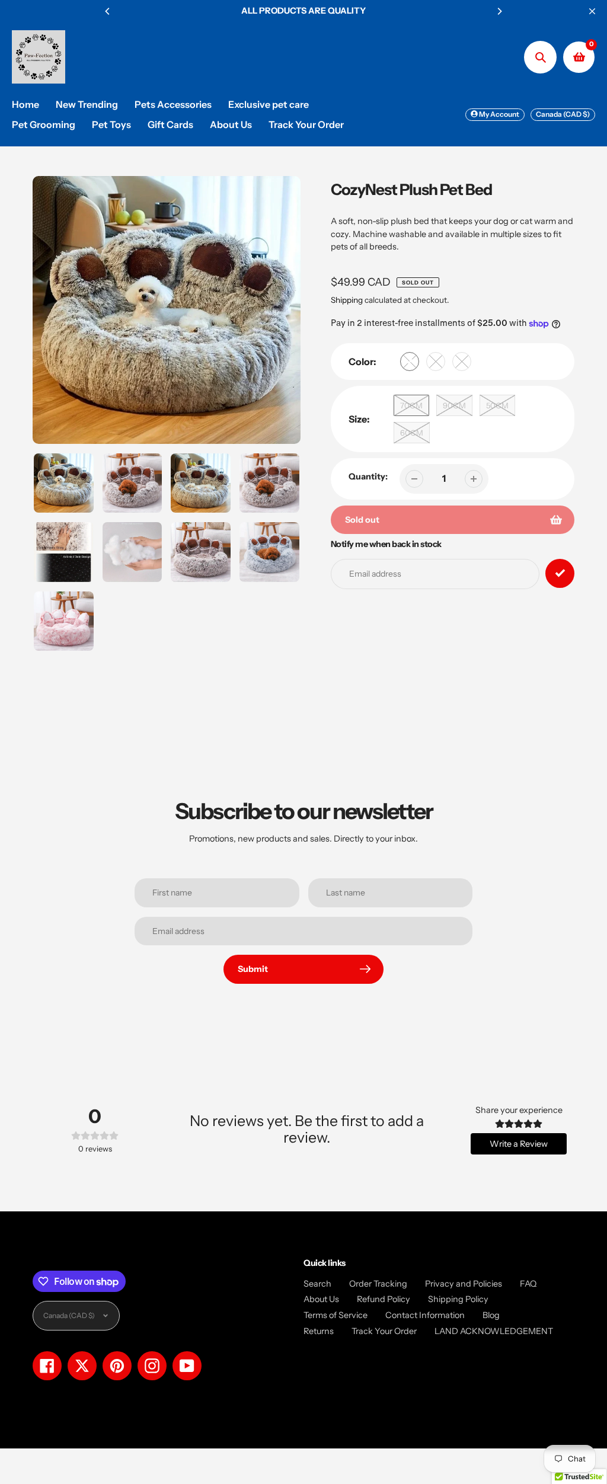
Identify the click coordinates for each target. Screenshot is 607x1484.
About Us (321, 1299)
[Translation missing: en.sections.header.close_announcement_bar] (592, 11)
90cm (454, 405)
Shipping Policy (458, 1299)
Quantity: (368, 476)
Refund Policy (383, 1299)
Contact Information (425, 1315)
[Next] (499, 11)
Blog (491, 1315)
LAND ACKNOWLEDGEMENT (494, 1331)
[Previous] (108, 11)
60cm (411, 432)
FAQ (528, 1283)
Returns (319, 1331)
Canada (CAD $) (563, 114)
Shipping (347, 300)
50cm (497, 405)
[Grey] (435, 361)
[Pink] (461, 361)
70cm (411, 405)
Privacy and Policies (463, 1283)
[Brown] (409, 361)
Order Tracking (378, 1283)
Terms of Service (336, 1315)
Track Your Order (384, 1331)
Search (317, 1283)
